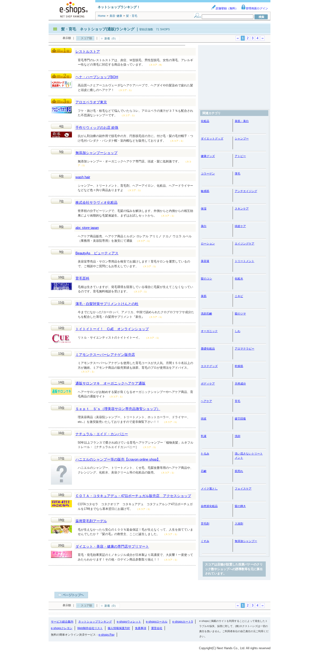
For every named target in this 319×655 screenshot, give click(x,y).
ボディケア (208, 383)
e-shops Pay (106, 634)
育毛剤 (205, 523)
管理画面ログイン (257, 8)
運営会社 (156, 628)
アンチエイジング (246, 191)
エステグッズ (209, 366)
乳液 (203, 436)
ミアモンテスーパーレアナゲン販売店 (105, 355)
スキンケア (242, 208)
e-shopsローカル (156, 621)
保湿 (203, 208)
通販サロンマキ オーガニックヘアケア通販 (110, 383)
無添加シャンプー (246, 541)
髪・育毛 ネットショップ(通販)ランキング (98, 29)
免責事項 (140, 628)
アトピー (240, 156)
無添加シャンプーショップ (96, 153)
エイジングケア (244, 243)
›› (262, 38)
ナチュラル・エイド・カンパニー (101, 434)
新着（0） (110, 38)
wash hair (82, 177)
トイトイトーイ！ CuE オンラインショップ (112, 329)
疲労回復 (240, 418)
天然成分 (240, 383)
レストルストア (87, 51)
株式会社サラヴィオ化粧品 (96, 202)
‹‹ (238, 38)
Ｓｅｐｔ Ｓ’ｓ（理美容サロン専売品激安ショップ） (117, 409)
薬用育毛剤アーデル (91, 521)
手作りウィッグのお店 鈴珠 (96, 128)
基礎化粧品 (208, 348)
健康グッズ (208, 156)
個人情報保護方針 (119, 628)
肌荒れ (239, 471)
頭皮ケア (240, 226)
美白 (203, 226)
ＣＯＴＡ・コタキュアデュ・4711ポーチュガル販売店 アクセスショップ (133, 496)
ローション (208, 243)
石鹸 (203, 471)
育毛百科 (82, 278)
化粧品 (205, 121)
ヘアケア (206, 401)
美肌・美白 (242, 121)
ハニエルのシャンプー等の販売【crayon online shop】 (117, 459)
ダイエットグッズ (212, 138)
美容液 (205, 261)
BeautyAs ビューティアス (96, 253)
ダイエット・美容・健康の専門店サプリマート (112, 546)
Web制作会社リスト (90, 628)
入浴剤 (239, 523)
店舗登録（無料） (227, 8)
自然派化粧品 (209, 506)
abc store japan (87, 228)
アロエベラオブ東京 (91, 102)
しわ (237, 331)
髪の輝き (240, 506)
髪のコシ (206, 278)
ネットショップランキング (95, 621)
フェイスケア (243, 488)
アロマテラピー (244, 348)
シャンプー (242, 138)
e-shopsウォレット (129, 621)
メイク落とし (209, 488)
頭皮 (203, 418)
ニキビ (239, 296)
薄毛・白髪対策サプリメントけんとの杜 (106, 304)
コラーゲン (208, 173)
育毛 (237, 401)
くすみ (205, 541)
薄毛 (237, 173)
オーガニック (209, 331)
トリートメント (244, 261)
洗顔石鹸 (206, 313)
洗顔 (237, 436)
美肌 (203, 296)
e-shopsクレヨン (61, 628)
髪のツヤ (240, 313)
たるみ (205, 453)
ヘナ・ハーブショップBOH (96, 77)
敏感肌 (205, 191)
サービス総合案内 (62, 621)
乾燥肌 (239, 366)
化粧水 (239, 278)
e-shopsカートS (182, 621)
